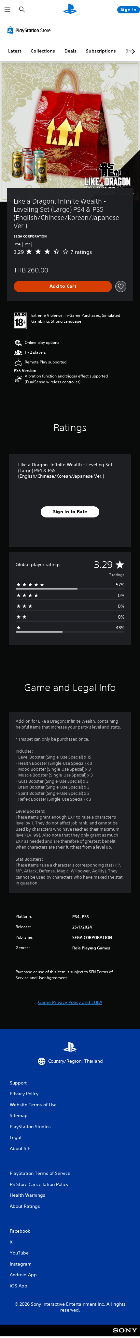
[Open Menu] (7, 10)
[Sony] (125, 1335)
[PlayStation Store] (30, 30)
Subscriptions (101, 51)
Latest (14, 51)
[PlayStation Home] (70, 10)
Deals (70, 51)
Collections (43, 51)
